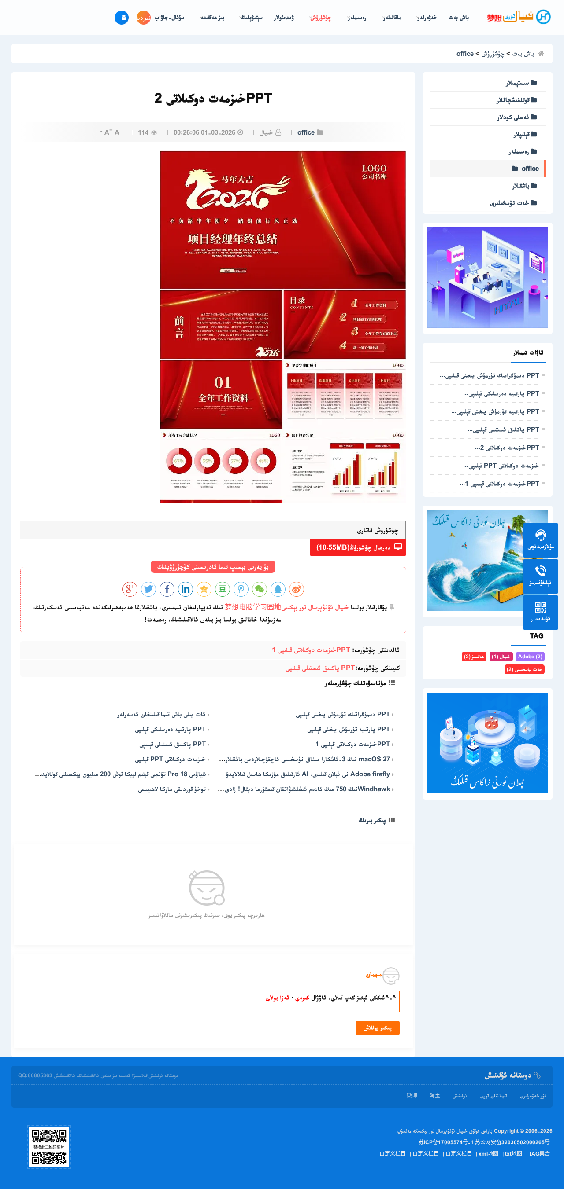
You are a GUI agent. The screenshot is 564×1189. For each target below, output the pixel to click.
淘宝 (435, 1096)
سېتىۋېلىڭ (252, 17)
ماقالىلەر (392, 17)
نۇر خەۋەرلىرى (532, 1096)
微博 (412, 1096)
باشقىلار (520, 185)
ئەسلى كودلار (513, 117)
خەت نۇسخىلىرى (509, 202)
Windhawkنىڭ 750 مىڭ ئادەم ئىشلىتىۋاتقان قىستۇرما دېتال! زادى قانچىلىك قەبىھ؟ (288, 789)
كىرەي (301, 997)
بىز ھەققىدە (212, 17)
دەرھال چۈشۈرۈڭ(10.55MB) (354, 547)
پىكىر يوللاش (378, 1027)
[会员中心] (122, 18)
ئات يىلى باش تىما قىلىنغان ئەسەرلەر (161, 714)
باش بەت (459, 17)
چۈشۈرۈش (320, 17)
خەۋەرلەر (427, 17)
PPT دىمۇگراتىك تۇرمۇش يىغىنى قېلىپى (343, 714)
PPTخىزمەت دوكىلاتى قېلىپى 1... (499, 483)
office (465, 53)
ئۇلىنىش (460, 1096)
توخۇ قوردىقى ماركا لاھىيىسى (172, 789)
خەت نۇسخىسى (524, 669)
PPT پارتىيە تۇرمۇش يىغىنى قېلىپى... (495, 411)
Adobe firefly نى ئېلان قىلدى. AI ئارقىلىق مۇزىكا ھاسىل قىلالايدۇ (308, 774)
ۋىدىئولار (284, 17)
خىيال (501, 656)
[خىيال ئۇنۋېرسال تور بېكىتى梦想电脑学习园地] (519, 17)
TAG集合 (539, 1154)
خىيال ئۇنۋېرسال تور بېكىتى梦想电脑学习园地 (287, 607)
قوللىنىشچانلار (513, 99)
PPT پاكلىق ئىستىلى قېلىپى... (503, 429)
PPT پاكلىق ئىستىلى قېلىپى (320, 668)
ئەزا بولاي (277, 997)
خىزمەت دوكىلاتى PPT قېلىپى (170, 759)
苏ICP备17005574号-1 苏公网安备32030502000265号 (484, 1142)
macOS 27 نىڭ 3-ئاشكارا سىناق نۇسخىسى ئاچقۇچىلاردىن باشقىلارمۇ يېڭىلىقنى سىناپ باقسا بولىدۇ (271, 759)
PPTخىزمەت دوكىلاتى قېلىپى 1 (311, 649)
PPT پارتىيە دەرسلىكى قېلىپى (170, 729)
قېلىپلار (521, 134)
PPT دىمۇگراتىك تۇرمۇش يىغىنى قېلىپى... (489, 375)
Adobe (530, 656)
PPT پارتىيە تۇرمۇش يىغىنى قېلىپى (348, 729)
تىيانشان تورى (493, 1096)
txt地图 (513, 1154)
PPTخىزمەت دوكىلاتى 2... (507, 447)
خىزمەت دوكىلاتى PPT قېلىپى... (501, 465)
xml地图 (488, 1154)
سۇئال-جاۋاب (169, 17)
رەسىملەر (357, 17)
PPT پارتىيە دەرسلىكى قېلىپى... (501, 393)
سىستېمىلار (517, 82)
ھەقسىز (474, 656)
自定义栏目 (392, 1154)
